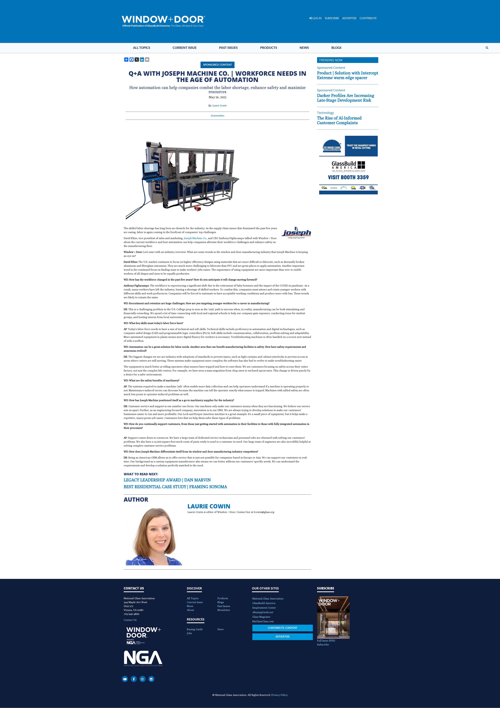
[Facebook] (134, 679)
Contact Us (130, 619)
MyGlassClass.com (263, 621)
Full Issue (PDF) (326, 640)
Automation (217, 115)
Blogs (336, 48)
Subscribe (323, 644)
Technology (325, 112)
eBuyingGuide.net (262, 612)
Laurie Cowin (220, 105)
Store (220, 629)
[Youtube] (125, 679)
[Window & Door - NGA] (163, 21)
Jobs (189, 633)
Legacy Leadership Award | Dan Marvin (167, 479)
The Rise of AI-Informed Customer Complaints (339, 120)
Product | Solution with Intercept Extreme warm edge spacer (347, 75)
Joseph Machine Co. (195, 238)
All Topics (141, 48)
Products (268, 48)
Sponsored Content (217, 65)
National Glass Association (267, 598)
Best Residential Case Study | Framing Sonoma (175, 486)
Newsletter (223, 609)
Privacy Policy (279, 694)
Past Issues (228, 48)
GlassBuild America (263, 603)
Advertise (283, 636)
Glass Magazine (261, 616)
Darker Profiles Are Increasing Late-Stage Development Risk (345, 98)
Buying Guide (195, 629)
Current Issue (185, 48)
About (190, 609)
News (304, 48)
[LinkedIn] (151, 679)
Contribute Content (282, 628)
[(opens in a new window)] (347, 165)
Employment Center (264, 607)
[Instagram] (142, 679)
